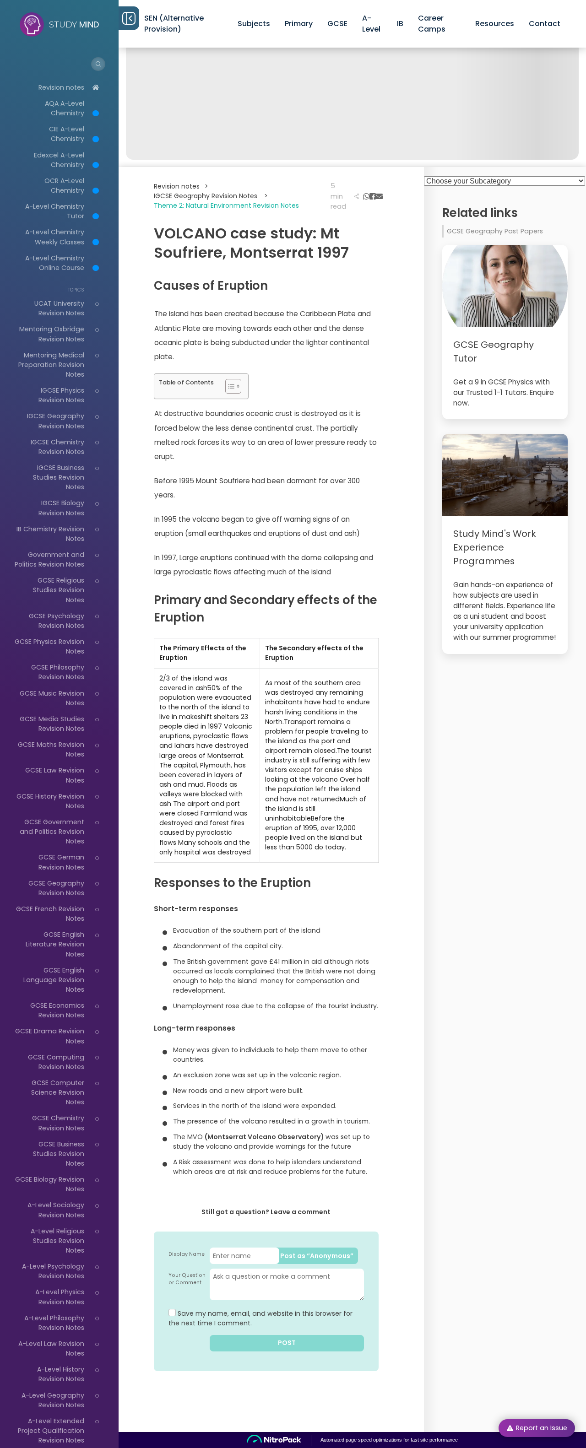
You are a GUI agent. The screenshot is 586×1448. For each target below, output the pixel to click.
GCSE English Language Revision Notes (53, 980)
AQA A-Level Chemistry (64, 108)
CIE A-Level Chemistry (66, 133)
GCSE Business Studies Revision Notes (58, 1154)
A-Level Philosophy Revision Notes (54, 1322)
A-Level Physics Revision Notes (59, 1296)
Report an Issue (541, 1427)
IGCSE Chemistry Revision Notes (57, 447)
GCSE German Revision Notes (61, 862)
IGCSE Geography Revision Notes (55, 420)
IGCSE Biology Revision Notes (61, 507)
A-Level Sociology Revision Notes (55, 1209)
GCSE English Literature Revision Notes (55, 944)
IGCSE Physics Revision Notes (61, 395)
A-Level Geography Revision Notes (53, 1400)
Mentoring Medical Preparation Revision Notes (51, 365)
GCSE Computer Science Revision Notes (57, 1092)
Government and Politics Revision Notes (49, 559)
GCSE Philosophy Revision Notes (57, 672)
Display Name (186, 1254)
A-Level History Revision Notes (60, 1374)
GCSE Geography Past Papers (495, 231)
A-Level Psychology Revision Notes (53, 1271)
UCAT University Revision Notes (59, 308)
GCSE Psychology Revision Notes (56, 620)
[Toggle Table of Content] (228, 386)
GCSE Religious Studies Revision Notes (58, 590)
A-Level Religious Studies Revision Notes (57, 1240)
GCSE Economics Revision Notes (57, 1010)
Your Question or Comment (187, 1279)
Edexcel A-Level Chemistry (59, 160)
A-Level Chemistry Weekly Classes (54, 236)
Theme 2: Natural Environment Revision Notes (226, 205)
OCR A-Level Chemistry (64, 185)
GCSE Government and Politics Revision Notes (52, 831)
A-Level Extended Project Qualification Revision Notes (51, 1430)
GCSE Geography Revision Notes (56, 888)
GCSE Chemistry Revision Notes (58, 1122)
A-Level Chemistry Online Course (54, 263)
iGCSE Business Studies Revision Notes (58, 477)
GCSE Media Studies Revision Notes (52, 723)
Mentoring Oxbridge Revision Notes (51, 333)
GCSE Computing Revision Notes (56, 1062)
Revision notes (61, 87)
